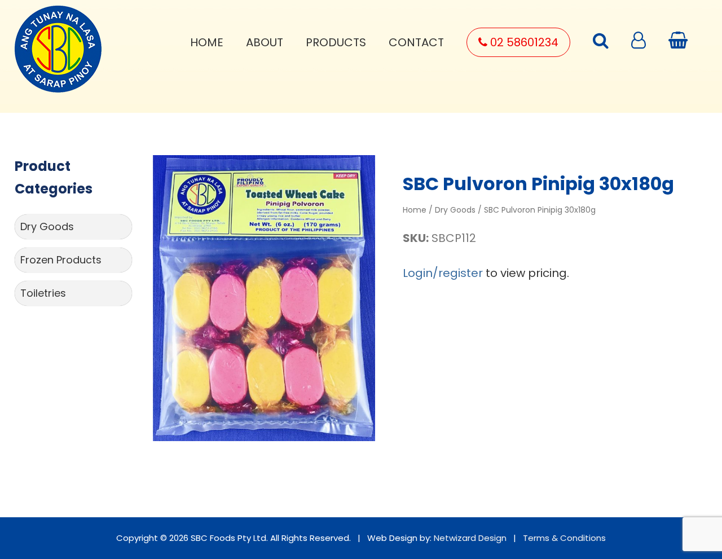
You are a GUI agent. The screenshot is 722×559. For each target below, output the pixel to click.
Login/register (443, 273)
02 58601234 (522, 42)
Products (336, 42)
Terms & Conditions (564, 538)
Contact (416, 42)
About (264, 42)
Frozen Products (61, 260)
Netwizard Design (470, 538)
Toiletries (43, 293)
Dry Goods (47, 226)
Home (206, 42)
